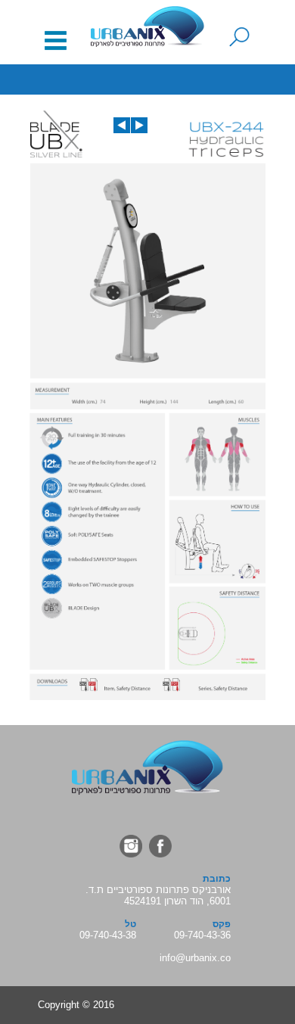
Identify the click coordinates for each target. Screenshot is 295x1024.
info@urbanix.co (195, 957)
